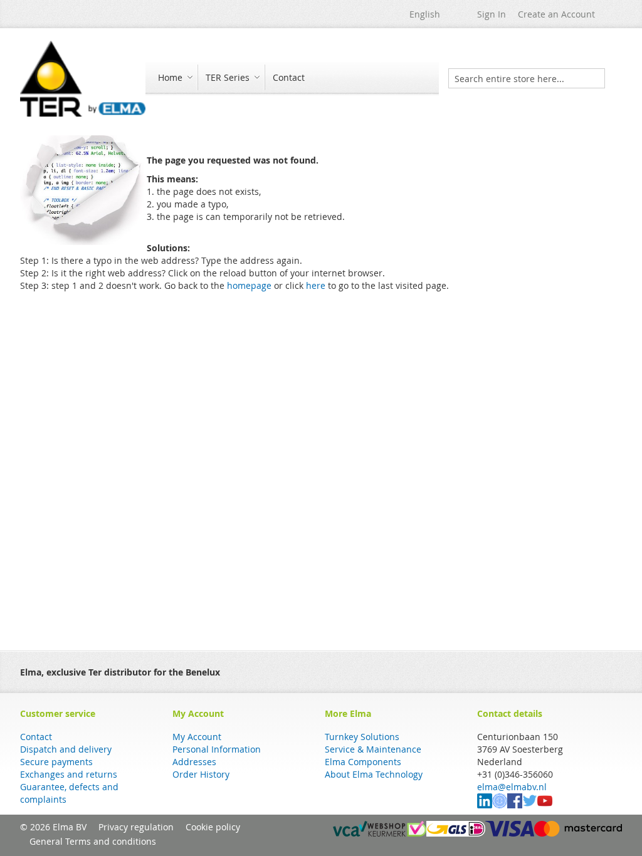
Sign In (491, 14)
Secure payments (56, 762)
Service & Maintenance (373, 749)
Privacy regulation (136, 827)
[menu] (292, 78)
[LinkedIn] (484, 805)
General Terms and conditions (92, 841)
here (315, 285)
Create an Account (556, 14)
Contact (36, 737)
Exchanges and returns (68, 774)
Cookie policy (213, 827)
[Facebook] (514, 805)
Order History (200, 774)
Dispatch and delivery (66, 749)
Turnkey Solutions (362, 737)
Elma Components (363, 762)
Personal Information (216, 749)
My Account (196, 737)
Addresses (194, 762)
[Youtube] (544, 805)
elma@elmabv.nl (512, 787)
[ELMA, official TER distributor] (82, 79)
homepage (249, 285)
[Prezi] (499, 805)
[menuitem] (173, 77)
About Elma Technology (374, 774)
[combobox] (526, 78)
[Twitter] (529, 805)
